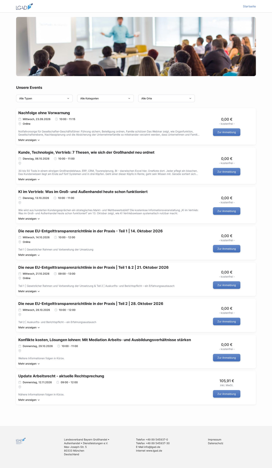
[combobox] (44, 98)
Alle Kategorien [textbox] (89, 98)
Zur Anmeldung (226, 132)
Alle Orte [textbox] (146, 98)
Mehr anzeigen (27, 139)
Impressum (214, 439)
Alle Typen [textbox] (25, 98)
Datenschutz (215, 443)
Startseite (249, 6)
